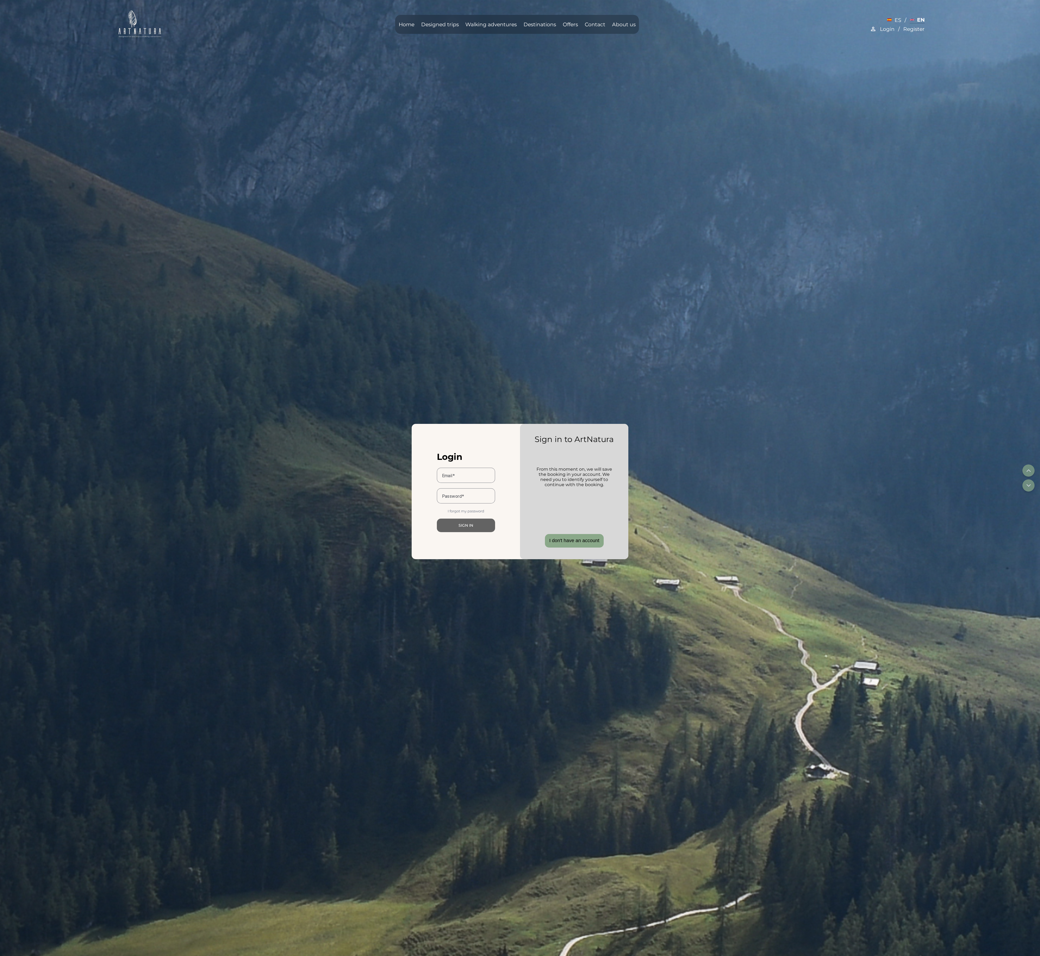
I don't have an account (574, 540)
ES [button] (898, 20)
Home (406, 24)
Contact (595, 24)
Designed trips (440, 24)
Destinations (540, 24)
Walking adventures (491, 24)
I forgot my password (466, 511)
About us (624, 24)
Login (887, 29)
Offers (570, 24)
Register (914, 29)
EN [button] (920, 20)
